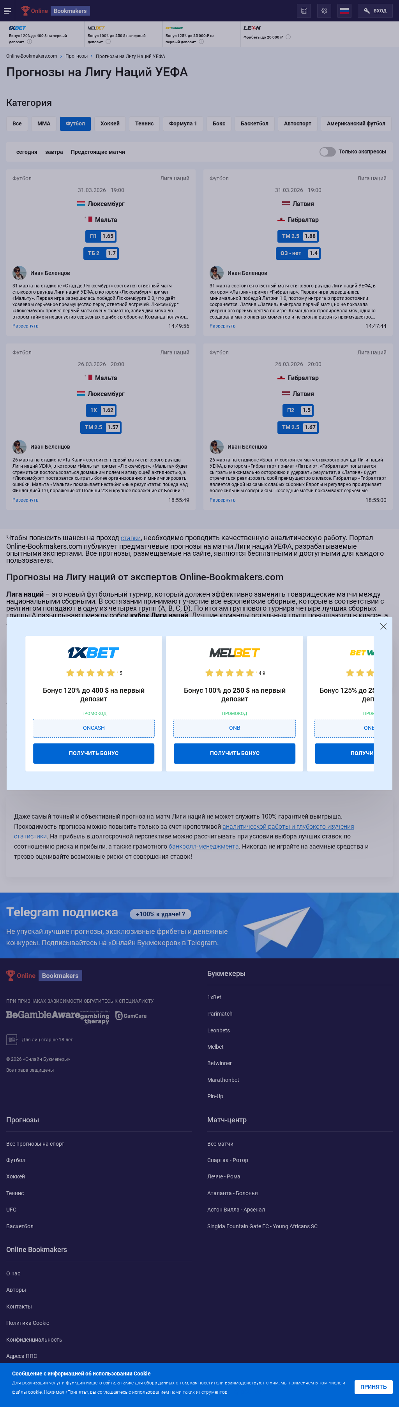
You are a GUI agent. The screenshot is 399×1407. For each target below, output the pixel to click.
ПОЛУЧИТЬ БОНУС (93, 753)
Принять (373, 1387)
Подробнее (245, 1391)
